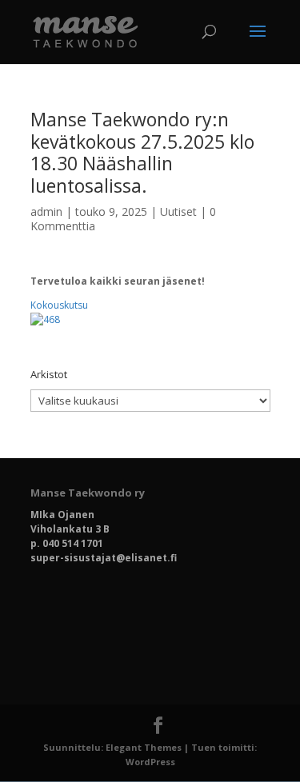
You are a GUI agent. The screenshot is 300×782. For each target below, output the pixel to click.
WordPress (150, 762)
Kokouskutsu (59, 305)
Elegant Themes (144, 747)
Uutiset (178, 211)
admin (46, 211)
